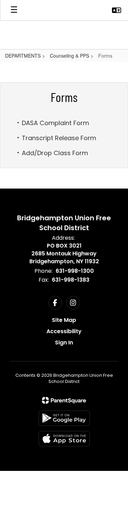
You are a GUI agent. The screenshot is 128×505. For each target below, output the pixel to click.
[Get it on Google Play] (64, 418)
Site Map (64, 320)
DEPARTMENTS (23, 55)
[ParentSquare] (64, 400)
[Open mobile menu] (14, 10)
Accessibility (64, 331)
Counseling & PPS (69, 55)
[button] (116, 10)
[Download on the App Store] (64, 438)
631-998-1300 (75, 271)
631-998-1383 (70, 280)
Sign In (64, 342)
